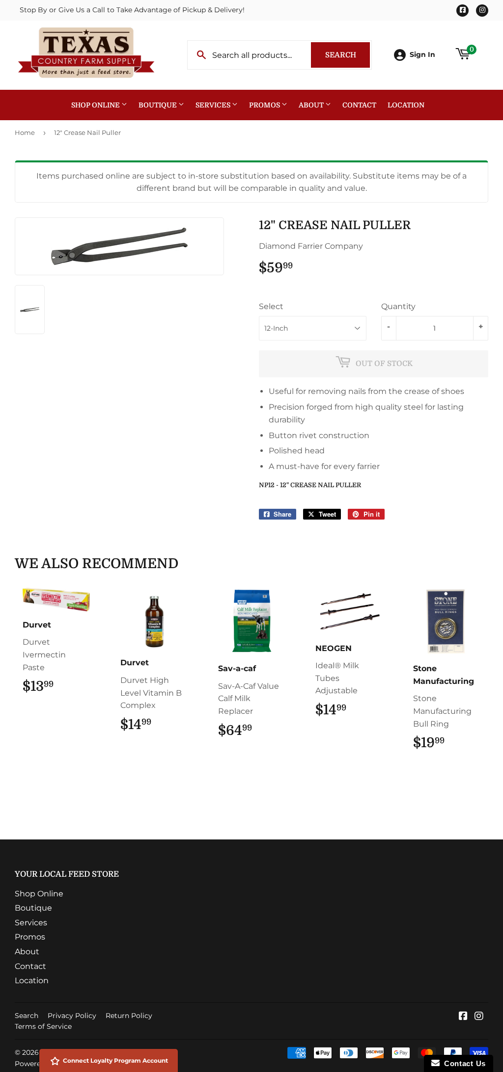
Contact (359, 105)
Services (214, 105)
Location (406, 105)
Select (271, 306)
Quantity (398, 306)
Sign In (422, 54)
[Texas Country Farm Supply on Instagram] (479, 1016)
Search (347, 55)
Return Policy (129, 1016)
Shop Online (96, 105)
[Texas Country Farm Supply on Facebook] (463, 1016)
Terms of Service (43, 1026)
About (312, 105)
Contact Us (463, 1063)
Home (25, 132)
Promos (265, 105)
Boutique (158, 105)
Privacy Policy (72, 1016)
